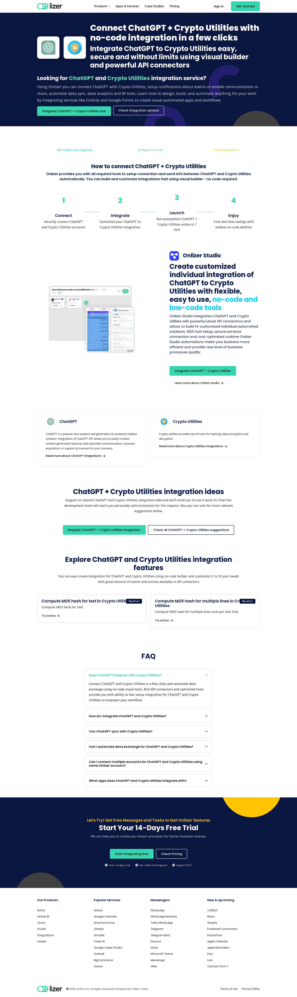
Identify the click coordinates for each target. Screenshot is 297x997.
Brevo (211, 916)
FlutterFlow (214, 935)
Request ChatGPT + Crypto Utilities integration (104, 530)
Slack (154, 947)
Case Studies (154, 6)
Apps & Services (127, 6)
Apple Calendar (217, 941)
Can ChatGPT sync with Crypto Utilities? (120, 731)
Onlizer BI (43, 916)
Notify (41, 910)
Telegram (157, 929)
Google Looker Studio (108, 947)
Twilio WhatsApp (162, 923)
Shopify (212, 923)
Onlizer (41, 941)
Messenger (158, 960)
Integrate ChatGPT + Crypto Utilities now (74, 111)
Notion (98, 910)
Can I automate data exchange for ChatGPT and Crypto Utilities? (141, 746)
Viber (154, 966)
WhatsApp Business (164, 916)
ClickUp (99, 929)
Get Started (245, 6)
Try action (49, 616)
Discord (156, 941)
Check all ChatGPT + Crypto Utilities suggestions (191, 530)
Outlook (99, 954)
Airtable (99, 935)
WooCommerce (104, 923)
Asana (98, 966)
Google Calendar (105, 916)
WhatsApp (158, 910)
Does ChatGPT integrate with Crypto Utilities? (125, 675)
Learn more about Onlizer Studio (197, 383)
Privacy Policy (251, 989)
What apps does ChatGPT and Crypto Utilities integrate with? (138, 780)
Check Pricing (171, 854)
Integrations (45, 935)
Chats (41, 923)
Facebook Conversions (222, 929)
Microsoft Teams (162, 954)
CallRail (212, 910)
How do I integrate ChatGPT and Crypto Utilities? (127, 716)
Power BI (99, 941)
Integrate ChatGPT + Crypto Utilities (203, 371)
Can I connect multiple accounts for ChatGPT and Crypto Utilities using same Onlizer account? (145, 764)
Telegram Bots (160, 935)
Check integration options (138, 110)
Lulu (210, 960)
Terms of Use (229, 989)
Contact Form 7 (217, 966)
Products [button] (101, 6)
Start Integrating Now (131, 854)
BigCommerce (103, 960)
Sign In (219, 6)
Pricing (174, 6)
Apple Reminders (218, 947)
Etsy (210, 954)
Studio (41, 929)
